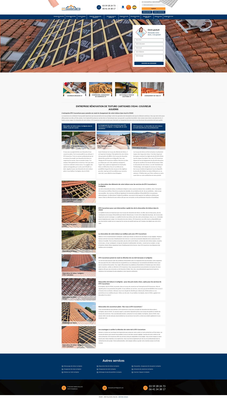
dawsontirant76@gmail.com (116, 388)
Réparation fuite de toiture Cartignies (109, 366)
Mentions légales (123, 397)
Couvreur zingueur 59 (82, 17)
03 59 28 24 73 (108, 6)
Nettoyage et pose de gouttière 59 (111, 17)
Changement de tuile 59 (124, 17)
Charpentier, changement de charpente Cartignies (147, 366)
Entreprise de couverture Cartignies (143, 369)
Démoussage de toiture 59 (71, 17)
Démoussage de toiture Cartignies (73, 366)
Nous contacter (159, 12)
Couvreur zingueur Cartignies (141, 372)
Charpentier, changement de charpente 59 (95, 17)
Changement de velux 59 (168, 17)
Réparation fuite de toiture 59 (147, 17)
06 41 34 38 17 (108, 9)
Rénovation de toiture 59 (135, 17)
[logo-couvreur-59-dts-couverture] (71, 7)
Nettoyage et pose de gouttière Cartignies (110, 372)
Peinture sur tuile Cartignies (71, 372)
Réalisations (147, 12)
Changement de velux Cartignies (72, 369)
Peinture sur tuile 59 (158, 17)
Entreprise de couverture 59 (59, 17)
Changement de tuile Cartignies (107, 369)
